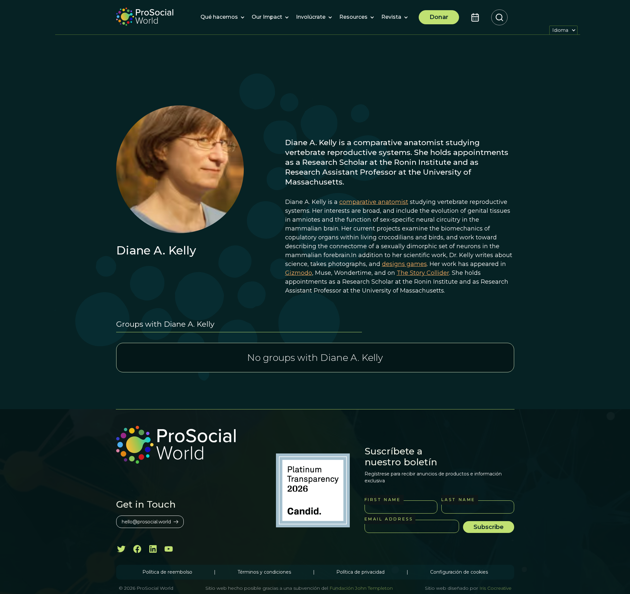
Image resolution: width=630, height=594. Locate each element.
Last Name (458, 499)
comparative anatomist (373, 202)
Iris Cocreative (495, 588)
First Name (383, 499)
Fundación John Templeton (360, 588)
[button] (219, 17)
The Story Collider (423, 272)
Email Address (389, 519)
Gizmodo (298, 272)
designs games (404, 264)
